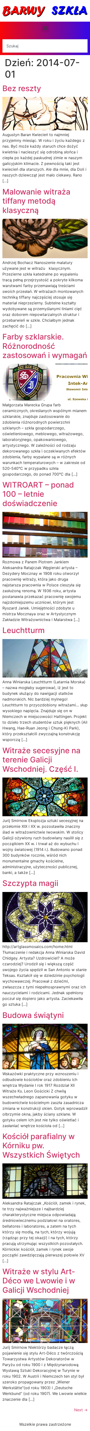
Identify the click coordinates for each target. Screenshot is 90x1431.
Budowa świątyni (33, 1015)
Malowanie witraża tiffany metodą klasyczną (36, 201)
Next (81, 1409)
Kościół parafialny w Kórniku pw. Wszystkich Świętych (41, 1146)
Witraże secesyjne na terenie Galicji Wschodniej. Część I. (41, 760)
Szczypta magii (30, 883)
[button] (45, 28)
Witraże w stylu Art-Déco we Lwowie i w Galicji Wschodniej (38, 1281)
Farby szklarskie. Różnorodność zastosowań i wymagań (44, 346)
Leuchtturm (23, 630)
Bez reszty (21, 88)
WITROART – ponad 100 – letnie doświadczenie (38, 494)
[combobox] (45, 46)
